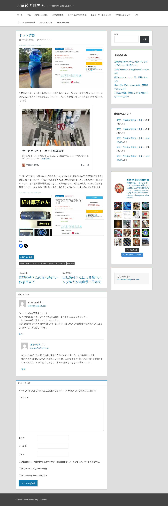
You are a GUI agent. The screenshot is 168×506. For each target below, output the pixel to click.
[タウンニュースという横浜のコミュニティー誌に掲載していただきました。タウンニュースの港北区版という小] (136, 215)
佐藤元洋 (62, 263)
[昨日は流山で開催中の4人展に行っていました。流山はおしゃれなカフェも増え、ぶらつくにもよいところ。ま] (145, 242)
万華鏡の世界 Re (31, 5)
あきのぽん (35, 344)
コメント (23, 397)
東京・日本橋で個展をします (129, 120)
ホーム (20, 15)
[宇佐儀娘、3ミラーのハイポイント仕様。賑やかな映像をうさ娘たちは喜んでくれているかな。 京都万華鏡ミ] (145, 224)
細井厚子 (70, 263)
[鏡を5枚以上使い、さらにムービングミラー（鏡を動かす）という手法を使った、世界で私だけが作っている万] (127, 224)
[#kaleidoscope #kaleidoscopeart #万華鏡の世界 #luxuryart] (136, 233)
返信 (21, 334)
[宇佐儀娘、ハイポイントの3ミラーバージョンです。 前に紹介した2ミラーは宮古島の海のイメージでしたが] (127, 206)
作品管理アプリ (46, 22)
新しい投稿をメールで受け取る (34, 475)
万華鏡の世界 (52, 263)
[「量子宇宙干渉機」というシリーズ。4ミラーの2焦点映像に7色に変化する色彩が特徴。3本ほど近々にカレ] (136, 224)
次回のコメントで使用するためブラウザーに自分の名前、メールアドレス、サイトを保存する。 (61, 462)
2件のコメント (46, 40)
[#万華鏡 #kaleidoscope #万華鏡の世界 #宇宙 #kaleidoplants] (118, 206)
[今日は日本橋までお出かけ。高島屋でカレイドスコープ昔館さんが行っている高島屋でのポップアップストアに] (127, 233)
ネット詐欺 (35, 263)
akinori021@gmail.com (128, 280)
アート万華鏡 (24, 263)
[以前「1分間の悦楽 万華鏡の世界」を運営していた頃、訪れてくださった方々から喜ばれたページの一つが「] (118, 215)
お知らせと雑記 (41, 15)
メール (23, 446)
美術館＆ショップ (122, 15)
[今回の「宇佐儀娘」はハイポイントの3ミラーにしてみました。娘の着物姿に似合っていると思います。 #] (136, 242)
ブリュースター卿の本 (26, 22)
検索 (116, 34)
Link (136, 15)
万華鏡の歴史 (57, 15)
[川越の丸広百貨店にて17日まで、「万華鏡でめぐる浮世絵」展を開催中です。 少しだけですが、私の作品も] (136, 206)
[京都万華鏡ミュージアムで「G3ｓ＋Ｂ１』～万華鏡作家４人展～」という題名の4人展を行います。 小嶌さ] (118, 242)
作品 (29, 15)
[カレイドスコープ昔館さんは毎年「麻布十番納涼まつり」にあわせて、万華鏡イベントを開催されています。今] (145, 215)
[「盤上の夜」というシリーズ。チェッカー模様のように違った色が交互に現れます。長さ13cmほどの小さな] (127, 242)
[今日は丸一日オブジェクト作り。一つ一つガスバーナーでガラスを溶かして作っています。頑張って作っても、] (118, 233)
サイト (21, 454)
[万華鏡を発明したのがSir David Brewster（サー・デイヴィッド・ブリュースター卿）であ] (118, 224)
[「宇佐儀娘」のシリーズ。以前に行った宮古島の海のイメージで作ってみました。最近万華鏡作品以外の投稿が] (145, 206)
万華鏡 (43, 263)
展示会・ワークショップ (101, 15)
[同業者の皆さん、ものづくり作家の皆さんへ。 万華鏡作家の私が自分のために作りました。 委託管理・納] (127, 215)
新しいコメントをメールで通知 (34, 468)
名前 (22, 438)
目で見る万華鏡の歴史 (77, 15)
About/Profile (63, 22)
